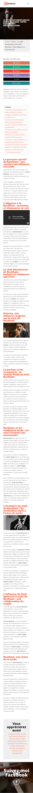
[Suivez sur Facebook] (16, 782)
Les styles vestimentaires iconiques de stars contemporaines (17, 750)
